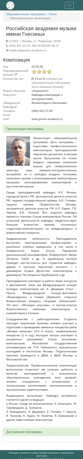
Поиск (53, 14)
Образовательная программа (25, 14)
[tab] (41, 129)
